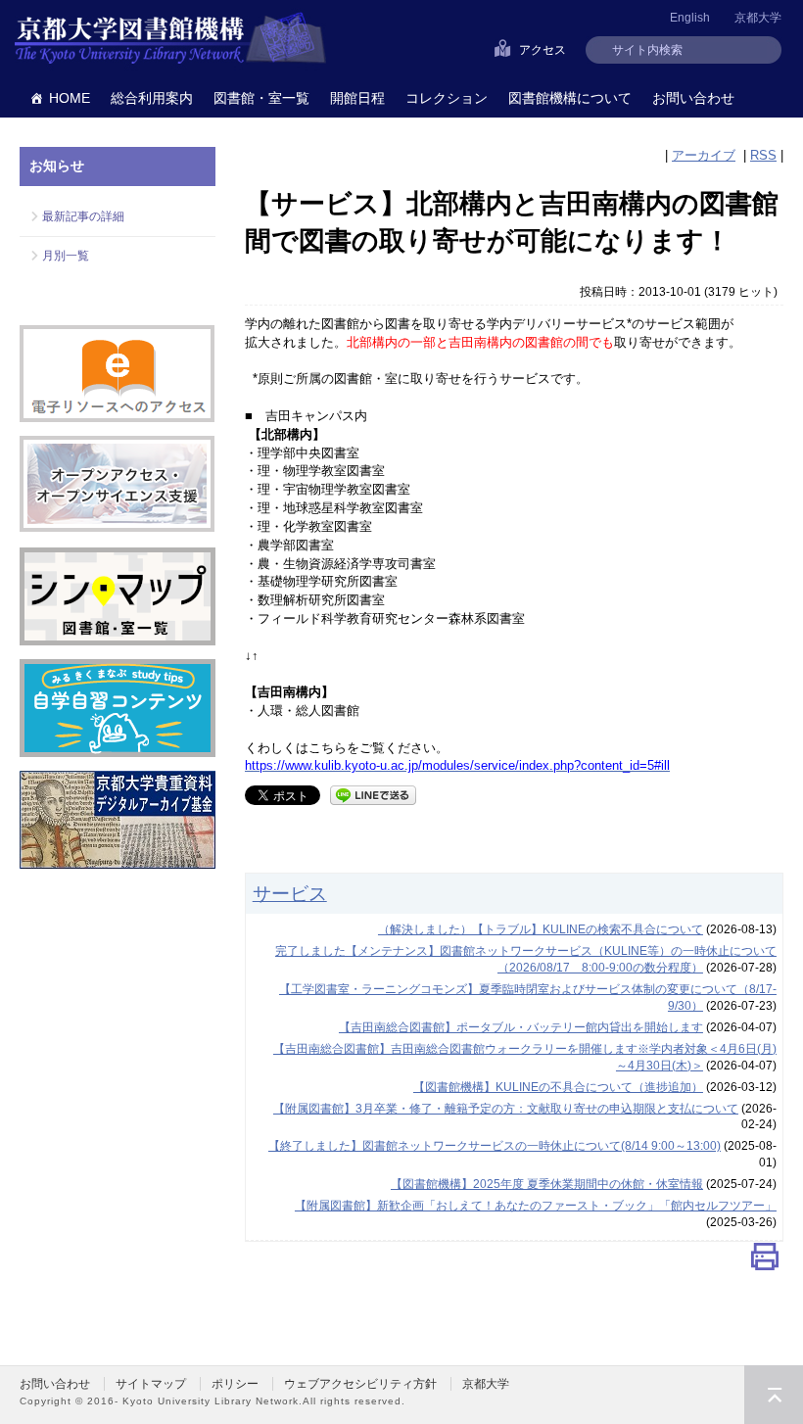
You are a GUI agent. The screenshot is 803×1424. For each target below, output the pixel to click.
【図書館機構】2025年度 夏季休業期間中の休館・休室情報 (547, 1184)
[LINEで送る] (373, 793)
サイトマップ (151, 1384)
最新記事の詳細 (83, 216)
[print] (764, 1261)
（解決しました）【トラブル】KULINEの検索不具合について (540, 929)
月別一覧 (65, 255)
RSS (763, 155)
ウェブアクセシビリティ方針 (360, 1384)
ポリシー (235, 1384)
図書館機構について (570, 98)
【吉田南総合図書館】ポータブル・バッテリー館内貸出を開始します (521, 1027)
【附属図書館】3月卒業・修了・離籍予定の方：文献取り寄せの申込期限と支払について (505, 1108)
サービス (290, 893)
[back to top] (773, 1394)
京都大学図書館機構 (170, 39)
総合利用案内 (152, 98)
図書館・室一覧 (261, 98)
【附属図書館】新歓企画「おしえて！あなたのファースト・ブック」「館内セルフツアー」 (536, 1205)
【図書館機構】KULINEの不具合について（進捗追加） (558, 1087)
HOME (69, 98)
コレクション (446, 98)
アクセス (542, 50)
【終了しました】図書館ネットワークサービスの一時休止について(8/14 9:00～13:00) (494, 1146)
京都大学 (757, 17)
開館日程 (357, 98)
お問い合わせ (693, 98)
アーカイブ (703, 155)
